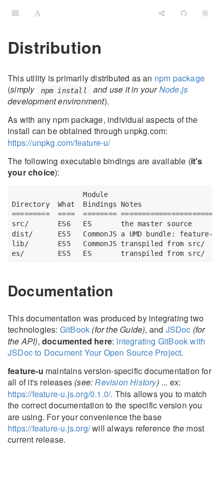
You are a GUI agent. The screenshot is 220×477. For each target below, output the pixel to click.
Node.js (173, 89)
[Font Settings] (38, 13)
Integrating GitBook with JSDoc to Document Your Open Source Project (106, 346)
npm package (180, 78)
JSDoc (178, 329)
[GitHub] (183, 13)
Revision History (125, 382)
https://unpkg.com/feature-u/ (59, 142)
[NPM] (205, 13)
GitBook (75, 329)
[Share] (161, 13)
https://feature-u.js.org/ (49, 428)
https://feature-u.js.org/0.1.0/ (59, 394)
